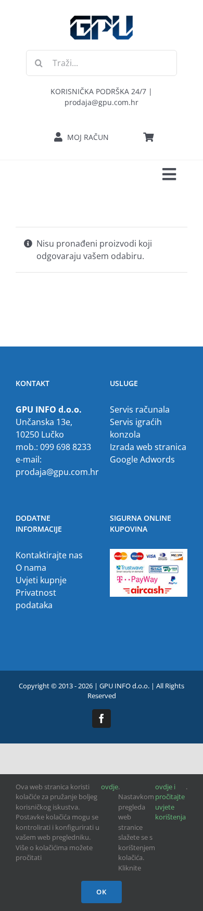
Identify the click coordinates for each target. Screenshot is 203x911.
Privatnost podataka (36, 599)
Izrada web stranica (148, 447)
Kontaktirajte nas (49, 555)
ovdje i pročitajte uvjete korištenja (170, 802)
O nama (31, 567)
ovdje (109, 786)
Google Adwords (142, 459)
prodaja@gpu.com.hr (57, 472)
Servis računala (140, 409)
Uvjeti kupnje (41, 580)
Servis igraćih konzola (136, 428)
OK (101, 891)
